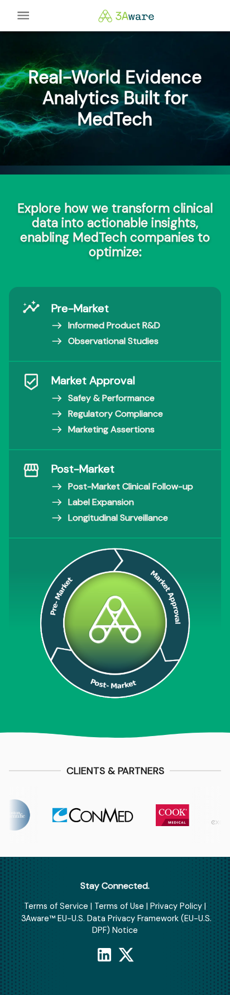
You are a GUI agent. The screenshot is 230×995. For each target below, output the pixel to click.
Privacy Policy (176, 906)
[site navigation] (23, 15)
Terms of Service (56, 906)
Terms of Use (119, 906)
